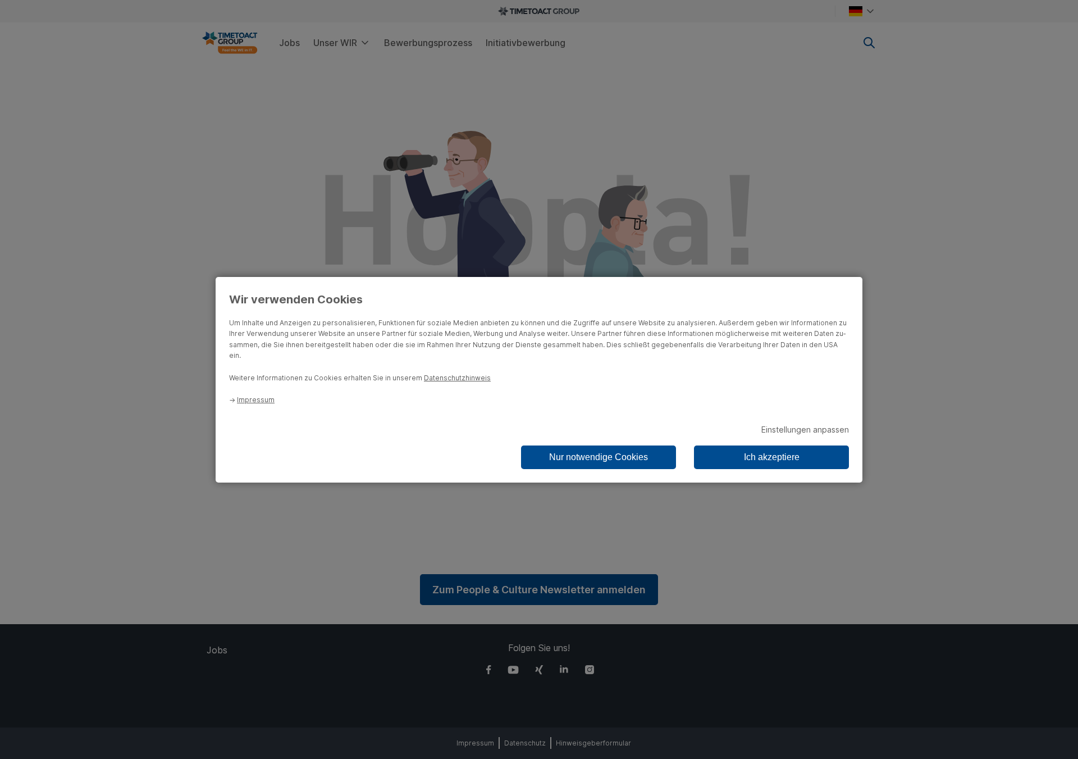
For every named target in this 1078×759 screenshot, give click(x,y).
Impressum (256, 400)
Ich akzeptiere (772, 457)
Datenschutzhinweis (457, 378)
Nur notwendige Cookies (598, 457)
